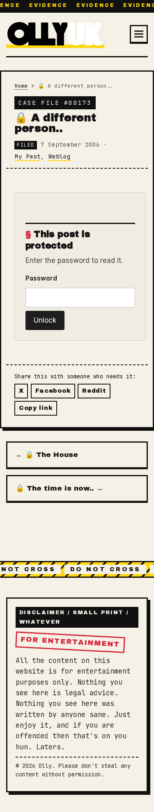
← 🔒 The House (47, 455)
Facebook (53, 390)
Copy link (36, 408)
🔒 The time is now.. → (59, 488)
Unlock (45, 320)
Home (21, 85)
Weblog (59, 156)
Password (41, 278)
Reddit (94, 390)
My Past (28, 156)
